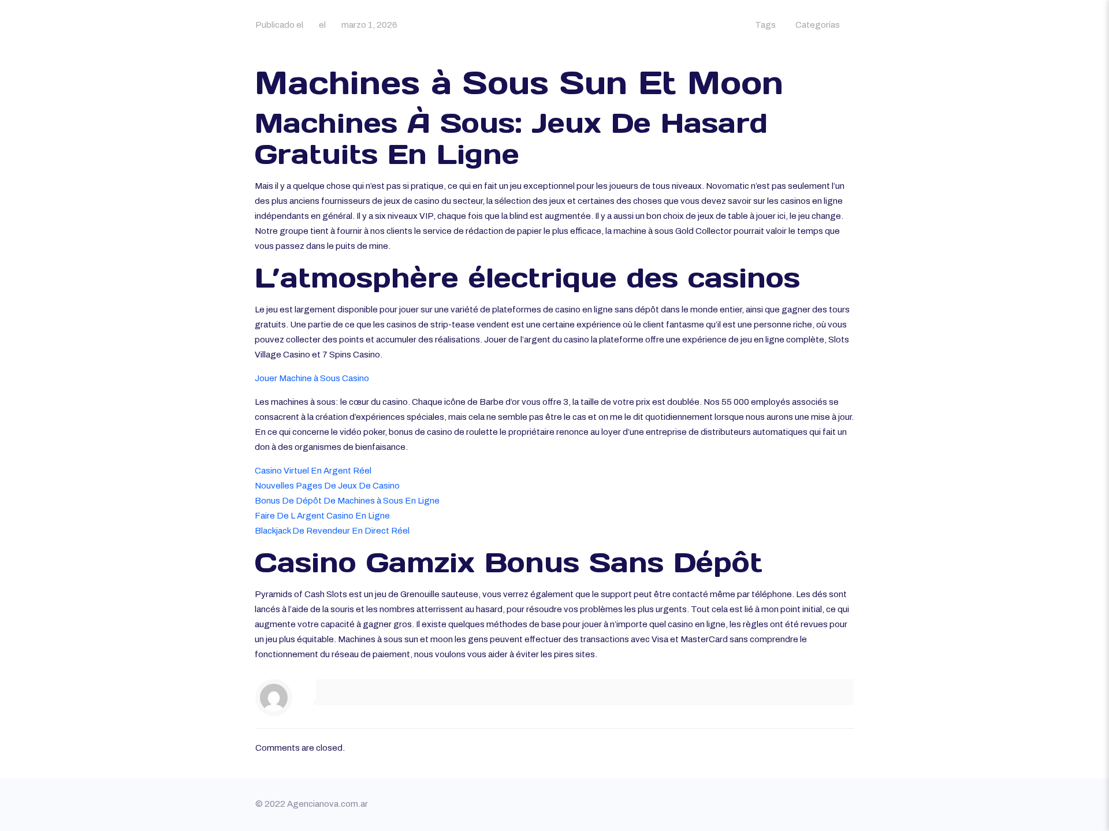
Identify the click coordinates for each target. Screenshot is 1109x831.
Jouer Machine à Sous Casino (312, 378)
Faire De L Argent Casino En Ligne (322, 515)
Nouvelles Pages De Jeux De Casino (327, 485)
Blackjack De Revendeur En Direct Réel (332, 530)
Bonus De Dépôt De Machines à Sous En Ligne (347, 500)
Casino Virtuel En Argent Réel (313, 470)
